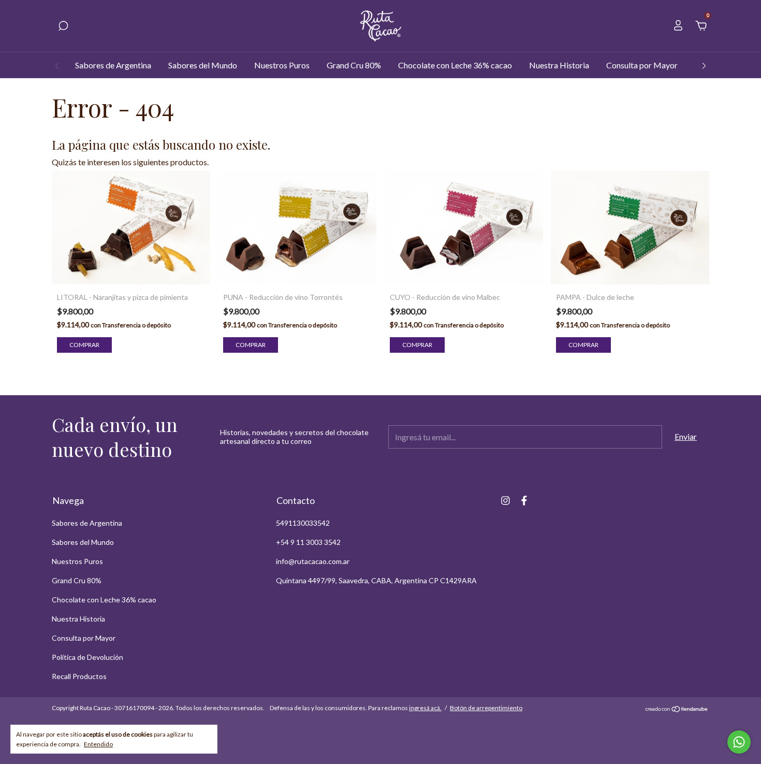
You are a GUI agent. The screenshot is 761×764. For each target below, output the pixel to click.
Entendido (98, 744)
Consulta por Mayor (642, 65)
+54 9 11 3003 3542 (308, 542)
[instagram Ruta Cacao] (505, 501)
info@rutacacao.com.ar (312, 561)
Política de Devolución (87, 657)
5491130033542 (303, 522)
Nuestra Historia (559, 65)
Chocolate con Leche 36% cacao (455, 65)
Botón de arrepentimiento (486, 708)
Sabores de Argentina (113, 65)
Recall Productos (79, 676)
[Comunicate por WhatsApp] (739, 742)
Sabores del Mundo (202, 65)
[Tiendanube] (677, 709)
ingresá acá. (425, 708)
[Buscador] (63, 26)
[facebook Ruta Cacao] (524, 501)
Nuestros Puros (282, 65)
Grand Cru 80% (354, 65)
